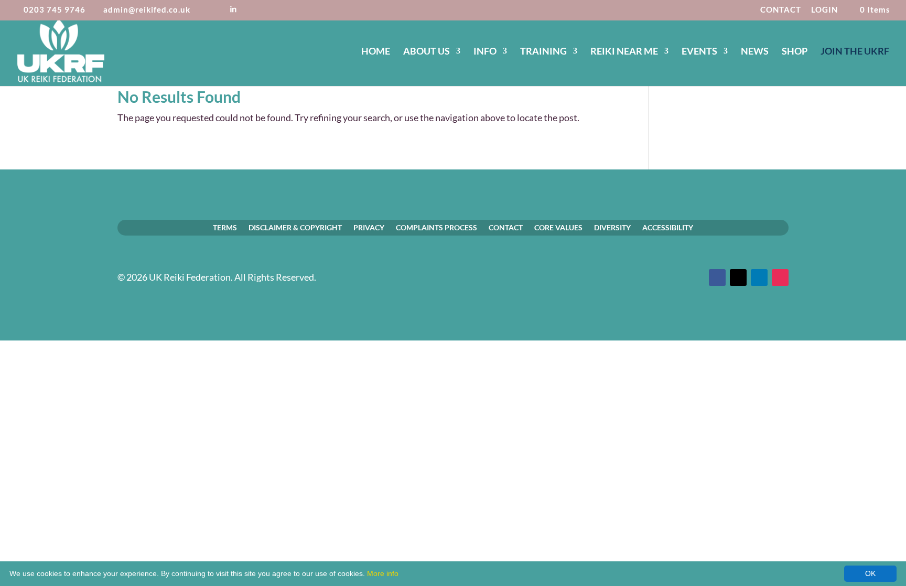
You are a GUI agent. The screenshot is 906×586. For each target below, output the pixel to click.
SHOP (794, 52)
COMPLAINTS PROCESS (436, 227)
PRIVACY (368, 227)
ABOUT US (426, 52)
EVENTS (699, 52)
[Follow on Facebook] (717, 277)
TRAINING (543, 52)
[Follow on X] (738, 277)
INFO (485, 52)
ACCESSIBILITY (667, 227)
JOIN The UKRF (855, 52)
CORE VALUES (558, 227)
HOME (375, 52)
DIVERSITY (612, 227)
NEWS (755, 52)
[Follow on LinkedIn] (759, 277)
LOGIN (824, 10)
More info (382, 573)
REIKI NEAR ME (624, 52)
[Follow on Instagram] (780, 277)
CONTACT (780, 10)
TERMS (225, 227)
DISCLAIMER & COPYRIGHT (295, 227)
